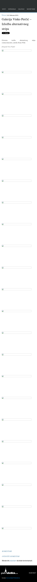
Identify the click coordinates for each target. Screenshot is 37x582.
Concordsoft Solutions (13, 578)
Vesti (4, 9)
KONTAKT (32, 573)
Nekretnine (31, 9)
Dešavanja (12, 9)
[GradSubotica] (9, 573)
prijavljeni (13, 560)
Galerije (21, 9)
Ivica (4, 15)
